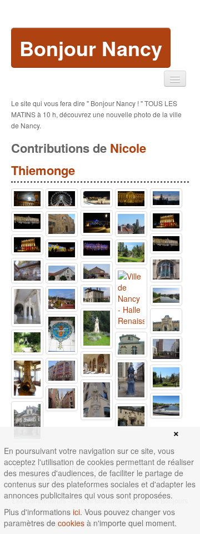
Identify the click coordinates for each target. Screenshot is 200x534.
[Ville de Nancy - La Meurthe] (166, 295)
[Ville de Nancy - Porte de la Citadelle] (131, 416)
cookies (71, 522)
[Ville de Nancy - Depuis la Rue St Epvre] (62, 398)
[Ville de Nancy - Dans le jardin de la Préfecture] (62, 334)
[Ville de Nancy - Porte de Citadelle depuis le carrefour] (27, 421)
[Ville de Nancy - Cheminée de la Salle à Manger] (27, 378)
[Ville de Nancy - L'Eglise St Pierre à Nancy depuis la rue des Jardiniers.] (131, 224)
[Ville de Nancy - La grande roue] (62, 198)
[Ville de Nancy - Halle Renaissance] (131, 298)
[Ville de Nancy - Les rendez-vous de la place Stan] (62, 249)
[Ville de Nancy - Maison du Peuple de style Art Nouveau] (62, 224)
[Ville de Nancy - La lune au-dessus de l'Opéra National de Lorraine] (27, 198)
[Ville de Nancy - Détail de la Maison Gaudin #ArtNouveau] (166, 269)
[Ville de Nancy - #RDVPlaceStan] (97, 248)
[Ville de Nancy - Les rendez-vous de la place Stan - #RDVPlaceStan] (166, 243)
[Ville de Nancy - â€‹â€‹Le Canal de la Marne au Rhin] (166, 405)
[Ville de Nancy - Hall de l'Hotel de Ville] (27, 306)
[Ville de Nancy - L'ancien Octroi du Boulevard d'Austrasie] (97, 295)
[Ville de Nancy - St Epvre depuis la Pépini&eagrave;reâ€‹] (166, 377)
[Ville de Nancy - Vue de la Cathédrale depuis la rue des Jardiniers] (166, 198)
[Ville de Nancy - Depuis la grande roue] (97, 197)
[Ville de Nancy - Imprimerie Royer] (62, 370)
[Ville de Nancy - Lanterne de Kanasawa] (27, 342)
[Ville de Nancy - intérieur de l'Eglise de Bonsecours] (27, 270)
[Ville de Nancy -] (131, 198)
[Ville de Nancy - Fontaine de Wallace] (131, 380)
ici (76, 511)
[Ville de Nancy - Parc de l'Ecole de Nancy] (131, 252)
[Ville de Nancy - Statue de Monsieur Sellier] (97, 328)
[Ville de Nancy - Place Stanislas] (97, 223)
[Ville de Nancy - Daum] (62, 273)
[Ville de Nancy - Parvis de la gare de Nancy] (166, 349)
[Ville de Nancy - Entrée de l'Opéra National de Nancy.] (97, 364)
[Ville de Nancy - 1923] (97, 271)
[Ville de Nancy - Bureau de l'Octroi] (131, 344)
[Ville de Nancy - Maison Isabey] (97, 400)
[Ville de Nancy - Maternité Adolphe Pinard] (166, 321)
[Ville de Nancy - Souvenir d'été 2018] (166, 221)
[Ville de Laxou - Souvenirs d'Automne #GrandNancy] (62, 299)
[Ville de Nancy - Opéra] (27, 244)
